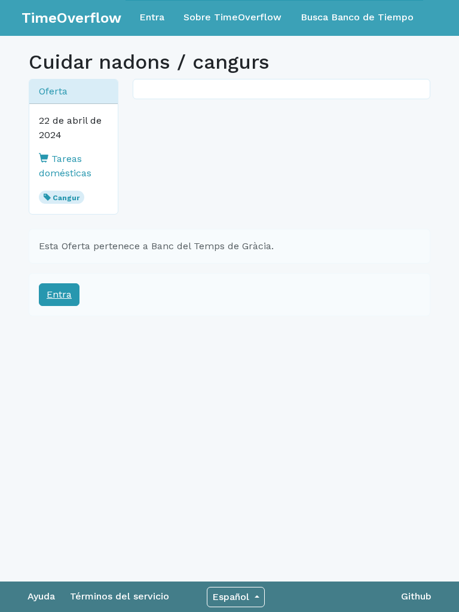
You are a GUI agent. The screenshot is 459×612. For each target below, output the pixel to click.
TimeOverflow (71, 18)
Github (416, 596)
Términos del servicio (119, 596)
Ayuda (41, 596)
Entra (151, 17)
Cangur (66, 198)
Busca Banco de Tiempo (357, 17)
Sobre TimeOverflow (232, 17)
